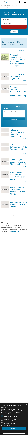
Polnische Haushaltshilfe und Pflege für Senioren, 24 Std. (18, 133)
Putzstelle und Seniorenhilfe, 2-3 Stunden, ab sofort (18, 162)
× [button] (26, 404)
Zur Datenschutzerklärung (18, 413)
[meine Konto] (22, 2)
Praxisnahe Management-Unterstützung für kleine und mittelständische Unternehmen (17, 60)
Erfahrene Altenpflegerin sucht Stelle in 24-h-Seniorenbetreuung (18, 91)
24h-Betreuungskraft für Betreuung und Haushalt (18, 148)
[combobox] (14, 23)
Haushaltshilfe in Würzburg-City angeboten (17, 76)
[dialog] (14, 419)
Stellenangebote (14, 231)
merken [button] (24, 68)
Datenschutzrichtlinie (17, 121)
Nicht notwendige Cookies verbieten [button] (14, 432)
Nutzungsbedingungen (7, 122)
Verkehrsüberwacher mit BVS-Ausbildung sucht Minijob (18, 190)
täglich (5, 115)
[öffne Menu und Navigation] (24, 2)
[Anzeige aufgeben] (19, 2)
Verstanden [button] (14, 428)
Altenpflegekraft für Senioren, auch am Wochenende (18, 204)
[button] (14, 31)
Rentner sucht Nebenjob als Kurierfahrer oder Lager (17, 175)
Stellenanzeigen (6, 19)
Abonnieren (14, 119)
